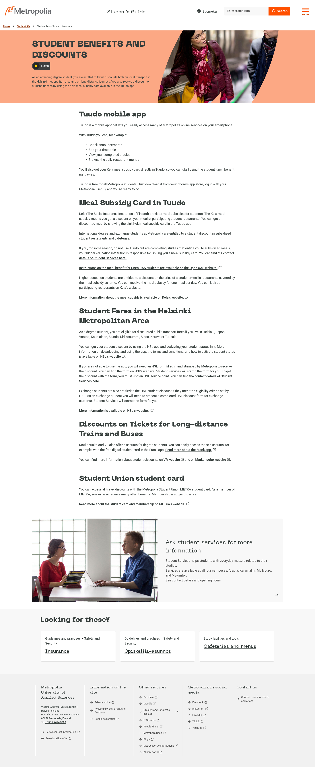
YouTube (195, 728)
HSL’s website (112, 356)
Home (6, 26)
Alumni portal (149, 753)
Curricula (146, 698)
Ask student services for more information (209, 547)
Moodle (145, 704)
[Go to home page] (28, 11)
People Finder (149, 727)
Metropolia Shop (150, 733)
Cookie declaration (103, 719)
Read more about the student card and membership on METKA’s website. (134, 504)
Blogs (144, 740)
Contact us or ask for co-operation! (255, 699)
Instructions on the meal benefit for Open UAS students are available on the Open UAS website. (150, 268)
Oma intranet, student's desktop (154, 712)
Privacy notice (100, 703)
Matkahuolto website (212, 460)
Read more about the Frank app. (190, 450)
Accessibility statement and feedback (110, 710)
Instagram (196, 709)
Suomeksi (210, 11)
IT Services (147, 721)
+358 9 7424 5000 (55, 722)
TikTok (194, 722)
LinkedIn (195, 716)
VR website (174, 460)
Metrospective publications (156, 746)
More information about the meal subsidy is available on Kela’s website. (133, 297)
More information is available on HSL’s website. (116, 410)
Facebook (195, 703)
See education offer (54, 739)
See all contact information (58, 733)
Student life (23, 26)
